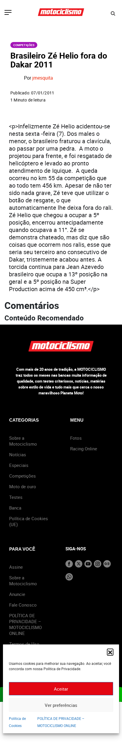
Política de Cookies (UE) (28, 521)
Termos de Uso (24, 644)
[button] (110, 652)
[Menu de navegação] (8, 13)
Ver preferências (61, 705)
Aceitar (61, 689)
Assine (16, 567)
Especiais (18, 465)
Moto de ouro (22, 486)
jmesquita (42, 78)
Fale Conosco (23, 605)
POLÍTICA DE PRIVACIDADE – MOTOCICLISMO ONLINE (25, 624)
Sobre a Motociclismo (23, 441)
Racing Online (83, 449)
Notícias (17, 454)
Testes (16, 497)
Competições (23, 45)
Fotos (76, 438)
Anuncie (17, 594)
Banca (15, 508)
